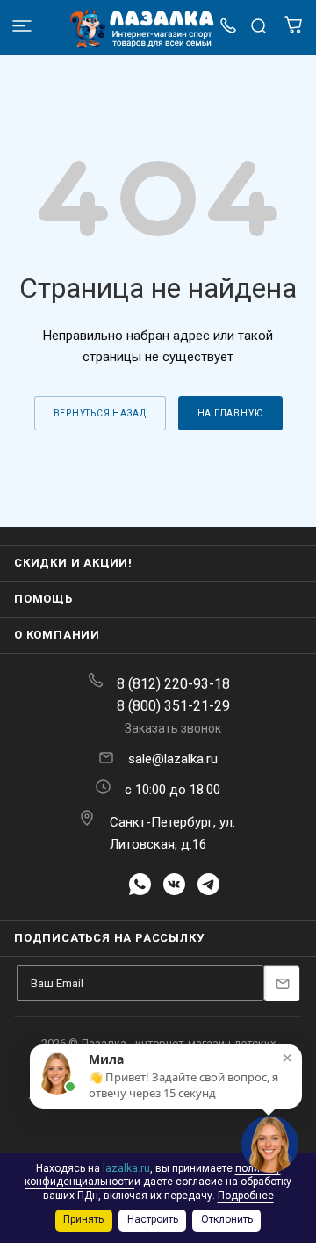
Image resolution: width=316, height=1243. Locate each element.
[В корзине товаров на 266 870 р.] (293, 29)
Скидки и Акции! (73, 562)
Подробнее (246, 1195)
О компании (57, 634)
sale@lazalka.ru (173, 759)
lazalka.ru (126, 1168)
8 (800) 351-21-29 (173, 705)
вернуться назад (100, 413)
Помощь (43, 598)
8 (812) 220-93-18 (173, 684)
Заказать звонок (173, 728)
